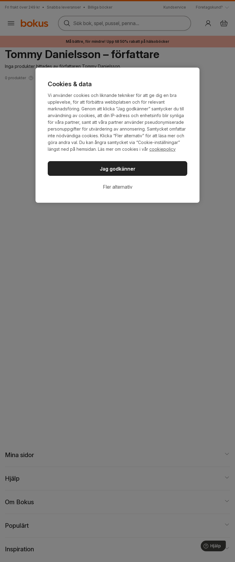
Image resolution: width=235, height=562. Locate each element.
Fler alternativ (117, 187)
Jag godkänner (118, 169)
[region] (117, 135)
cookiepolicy (162, 149)
